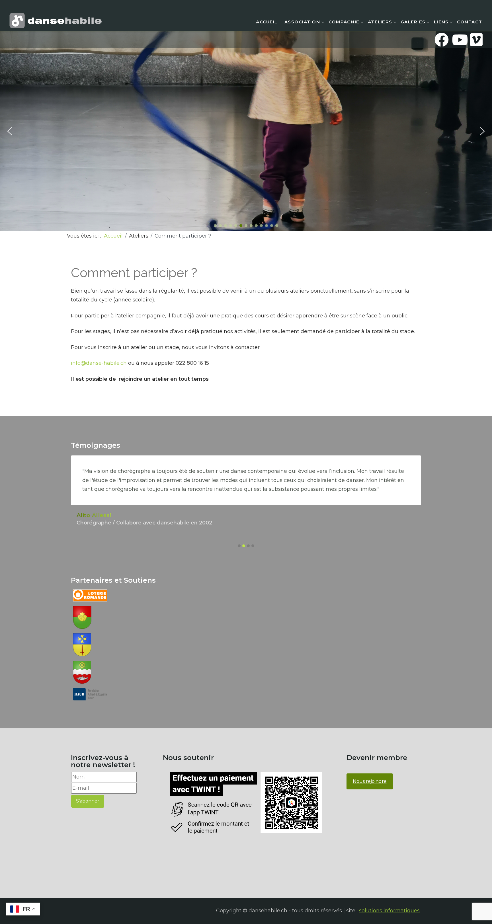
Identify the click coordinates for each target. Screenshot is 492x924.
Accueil (266, 22)
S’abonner (87, 801)
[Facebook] (441, 40)
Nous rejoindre (370, 781)
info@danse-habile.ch (99, 363)
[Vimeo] (476, 40)
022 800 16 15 (192, 363)
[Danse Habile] (55, 20)
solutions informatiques (389, 910)
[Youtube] (459, 40)
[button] (9, 131)
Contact (469, 22)
